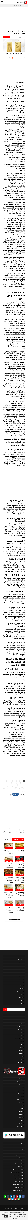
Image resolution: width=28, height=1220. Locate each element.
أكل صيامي (20, 965)
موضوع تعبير (20, 1062)
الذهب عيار (22, 783)
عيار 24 (5, 789)
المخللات (21, 974)
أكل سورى (21, 962)
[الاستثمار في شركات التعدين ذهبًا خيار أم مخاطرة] (8, 903)
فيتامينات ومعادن (19, 1126)
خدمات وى (21, 1097)
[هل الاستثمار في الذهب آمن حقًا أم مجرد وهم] (19, 887)
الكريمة (14, 783)
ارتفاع (18, 781)
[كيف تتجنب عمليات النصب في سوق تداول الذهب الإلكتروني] (8, 887)
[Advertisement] (14, 18)
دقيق (6, 785)
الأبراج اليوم (21, 1103)
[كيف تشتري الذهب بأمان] (19, 846)
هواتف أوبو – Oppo (19, 1164)
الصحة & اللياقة (20, 1027)
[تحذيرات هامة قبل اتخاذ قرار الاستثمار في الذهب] (8, 846)
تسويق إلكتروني (19, 1158)
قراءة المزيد (14, 1218)
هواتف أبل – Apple (19, 1161)
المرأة (22, 1045)
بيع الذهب (22, 785)
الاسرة (22, 1018)
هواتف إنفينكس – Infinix (18, 1167)
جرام (18, 785)
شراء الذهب (22, 789)
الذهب (5, 781)
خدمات (21, 1088)
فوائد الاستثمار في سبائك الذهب (20, 832)
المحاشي (21, 968)
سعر (14, 787)
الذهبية (18, 783)
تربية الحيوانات (20, 1050)
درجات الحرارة (10, 785)
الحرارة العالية (10, 781)
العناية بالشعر (20, 1036)
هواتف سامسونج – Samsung (17, 1173)
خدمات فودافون (20, 1094)
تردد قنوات (21, 1117)
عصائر (22, 995)
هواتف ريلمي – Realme (18, 1170)
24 (21, 781)
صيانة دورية (17, 789)
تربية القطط (21, 1053)
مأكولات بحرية (20, 959)
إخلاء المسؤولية (19, 1211)
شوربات (21, 989)
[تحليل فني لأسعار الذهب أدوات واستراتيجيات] (19, 859)
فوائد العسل (20, 1123)
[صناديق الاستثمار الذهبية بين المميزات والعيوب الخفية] (19, 872)
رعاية (23, 787)
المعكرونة (21, 977)
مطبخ (22, 956)
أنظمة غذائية (20, 1015)
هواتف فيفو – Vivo (19, 1179)
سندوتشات (21, 980)
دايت (22, 1056)
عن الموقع (12, 1211)
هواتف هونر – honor (19, 1187)
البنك (14, 781)
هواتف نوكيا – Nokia (19, 1182)
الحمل (22, 1021)
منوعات (21, 1059)
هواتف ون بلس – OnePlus (17, 1190)
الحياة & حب (21, 1024)
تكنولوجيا (21, 1085)
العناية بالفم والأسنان (19, 1039)
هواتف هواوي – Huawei (18, 1184)
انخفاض (9, 783)
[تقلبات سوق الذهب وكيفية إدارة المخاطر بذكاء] (8, 872)
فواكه (22, 1000)
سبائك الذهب (19, 787)
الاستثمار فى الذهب (6, 37)
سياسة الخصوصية (9, 1209)
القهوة (21, 1042)
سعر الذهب (10, 787)
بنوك (22, 1106)
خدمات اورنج (20, 1091)
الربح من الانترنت (20, 1079)
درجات (15, 785)
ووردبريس (21, 1152)
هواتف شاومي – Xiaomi (18, 1176)
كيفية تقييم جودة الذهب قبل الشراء (7, 832)
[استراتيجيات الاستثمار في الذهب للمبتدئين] (8, 859)
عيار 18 (9, 789)
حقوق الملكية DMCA (18, 1209)
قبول (6, 1216)
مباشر (23, 790)
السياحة (21, 1048)
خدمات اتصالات (20, 1100)
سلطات (21, 986)
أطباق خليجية (20, 971)
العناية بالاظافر (20, 1030)
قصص (22, 1003)
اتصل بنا (6, 1211)
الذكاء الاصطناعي (19, 1155)
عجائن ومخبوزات (20, 992)
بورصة (22, 1108)
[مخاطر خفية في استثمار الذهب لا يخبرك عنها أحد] (19, 903)
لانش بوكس (20, 998)
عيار (12, 789)
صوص (22, 983)
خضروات (21, 1120)
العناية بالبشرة (20, 1033)
